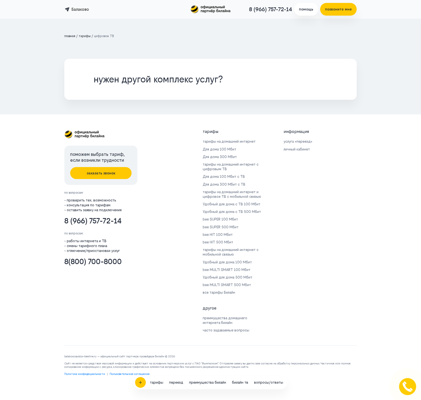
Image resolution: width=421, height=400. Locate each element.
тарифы (156, 382)
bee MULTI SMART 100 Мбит (226, 270)
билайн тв (240, 382)
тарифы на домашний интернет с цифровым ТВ (230, 166)
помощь (306, 9)
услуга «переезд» (298, 141)
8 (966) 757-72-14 (270, 9)
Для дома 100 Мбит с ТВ (224, 176)
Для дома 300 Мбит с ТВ (224, 184)
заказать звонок (101, 173)
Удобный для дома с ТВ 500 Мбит (232, 212)
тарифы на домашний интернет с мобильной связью (230, 252)
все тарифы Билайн (219, 292)
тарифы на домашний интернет (229, 141)
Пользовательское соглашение (130, 374)
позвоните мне (338, 9)
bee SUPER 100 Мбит (220, 219)
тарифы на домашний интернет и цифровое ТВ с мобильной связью (232, 194)
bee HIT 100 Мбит (218, 234)
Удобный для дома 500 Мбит (227, 277)
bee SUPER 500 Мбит (221, 227)
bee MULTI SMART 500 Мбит (227, 285)
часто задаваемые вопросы (226, 330)
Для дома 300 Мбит (220, 157)
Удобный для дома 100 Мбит (227, 262)
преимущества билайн (207, 382)
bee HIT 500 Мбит (218, 242)
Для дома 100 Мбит (219, 149)
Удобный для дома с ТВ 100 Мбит (231, 204)
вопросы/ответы (268, 382)
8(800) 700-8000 (93, 261)
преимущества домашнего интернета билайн (225, 320)
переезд (176, 382)
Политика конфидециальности (84, 374)
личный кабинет (297, 149)
